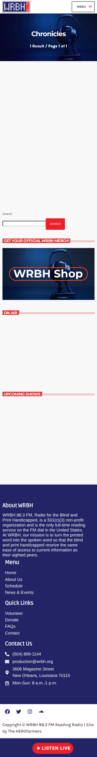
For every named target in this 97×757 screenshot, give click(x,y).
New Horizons (35, 405)
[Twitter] (19, 712)
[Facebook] (7, 712)
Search (7, 214)
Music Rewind (23, 362)
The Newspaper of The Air (46, 449)
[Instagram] (30, 712)
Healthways (33, 427)
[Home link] (16, 6)
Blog (12, 130)
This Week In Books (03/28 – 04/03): (46, 143)
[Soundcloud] (41, 712)
